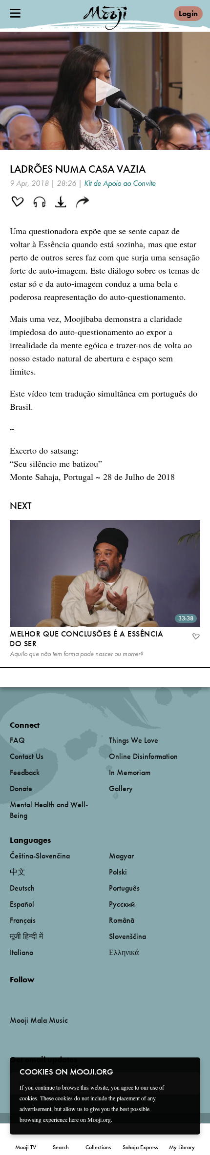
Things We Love (133, 740)
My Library (182, 1147)
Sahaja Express (140, 1147)
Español (22, 904)
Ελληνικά (124, 952)
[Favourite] (195, 637)
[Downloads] (61, 203)
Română (121, 920)
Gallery (121, 788)
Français (23, 920)
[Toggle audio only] (39, 203)
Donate (21, 788)
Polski (118, 872)
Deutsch (22, 888)
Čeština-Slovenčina (40, 856)
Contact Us (26, 756)
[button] (105, 90)
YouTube (30, 995)
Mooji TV (25, 1147)
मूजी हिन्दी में (26, 936)
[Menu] (15, 13)
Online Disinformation (143, 756)
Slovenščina (127, 936)
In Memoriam (129, 772)
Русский (122, 904)
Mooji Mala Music (39, 1020)
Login (188, 13)
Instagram (51, 996)
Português (124, 888)
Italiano (21, 952)
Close (186, 1071)
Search (61, 1147)
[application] (105, 91)
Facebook (12, 995)
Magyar (121, 856)
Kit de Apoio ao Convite (120, 183)
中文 (17, 872)
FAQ (17, 740)
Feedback (25, 772)
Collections (98, 1147)
